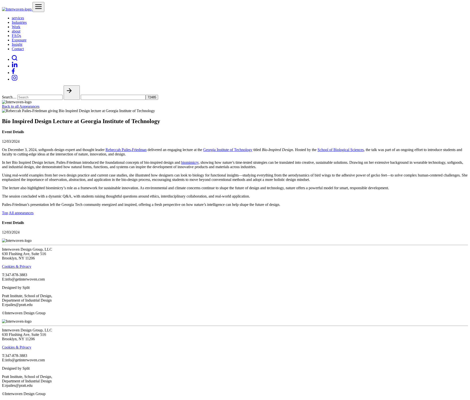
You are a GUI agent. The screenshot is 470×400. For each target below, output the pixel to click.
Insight (17, 44)
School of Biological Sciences (340, 150)
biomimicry (190, 162)
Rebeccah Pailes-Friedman (126, 150)
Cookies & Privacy (16, 266)
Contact (18, 49)
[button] (72, 92)
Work (16, 27)
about (16, 31)
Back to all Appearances (20, 106)
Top (5, 213)
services (18, 18)
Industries (19, 22)
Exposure (19, 40)
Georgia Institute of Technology (227, 150)
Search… (9, 97)
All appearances (21, 213)
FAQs (16, 36)
